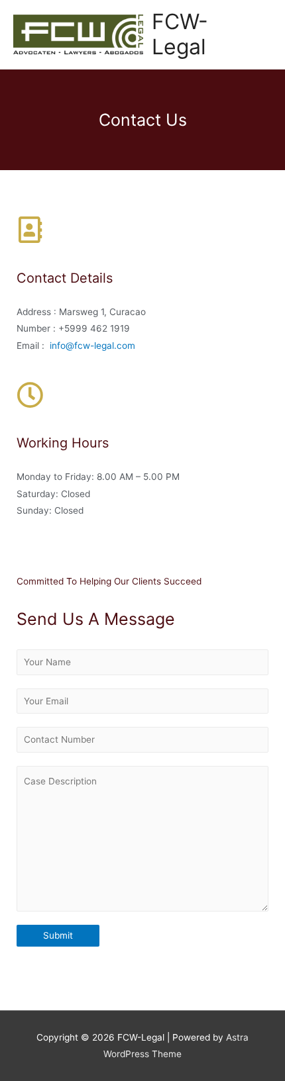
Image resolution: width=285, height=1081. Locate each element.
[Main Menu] (258, 35)
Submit (58, 935)
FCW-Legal (180, 34)
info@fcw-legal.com (92, 345)
